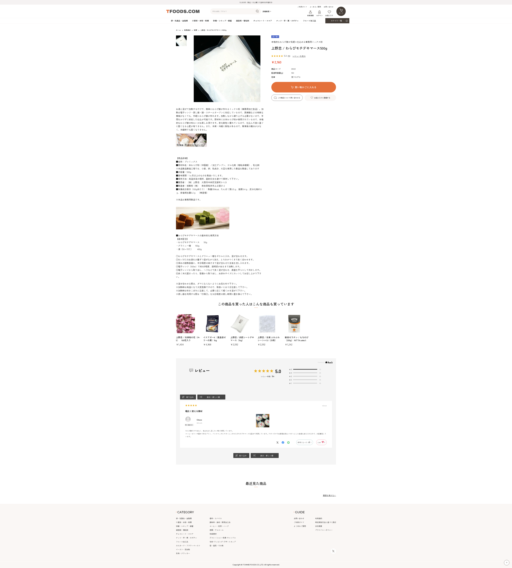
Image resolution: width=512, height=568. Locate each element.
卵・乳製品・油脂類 (179, 20)
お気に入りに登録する (322, 98)
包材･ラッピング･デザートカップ (223, 541)
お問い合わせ (328, 7)
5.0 (278, 371)
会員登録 (310, 15)
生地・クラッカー (183, 553)
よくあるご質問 (315, 7)
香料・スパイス (216, 518)
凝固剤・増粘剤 (242, 20)
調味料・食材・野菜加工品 (220, 522)
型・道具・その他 (216, 545)
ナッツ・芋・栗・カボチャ (287, 20)
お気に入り (329, 15)
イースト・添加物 (183, 549)
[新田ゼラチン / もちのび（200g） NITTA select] (297, 323)
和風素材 (213, 534)
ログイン (319, 15)
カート (341, 13)
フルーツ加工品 (309, 20)
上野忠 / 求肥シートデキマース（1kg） (242, 339)
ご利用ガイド (302, 7)
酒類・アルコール (216, 530)
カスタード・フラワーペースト (188, 545)
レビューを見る (299, 56)
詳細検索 (266, 11)
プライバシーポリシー (324, 530)
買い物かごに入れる (305, 87)
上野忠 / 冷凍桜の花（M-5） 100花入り (188, 339)
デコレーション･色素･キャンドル (223, 537)
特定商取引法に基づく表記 (325, 522)
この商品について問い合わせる (289, 98)
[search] (257, 11)
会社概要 (318, 526)
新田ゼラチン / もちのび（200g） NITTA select (296, 339)
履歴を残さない (329, 495)
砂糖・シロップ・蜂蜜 (222, 20)
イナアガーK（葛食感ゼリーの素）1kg (214, 339)
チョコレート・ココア (262, 20)
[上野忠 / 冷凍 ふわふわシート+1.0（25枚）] (270, 323)
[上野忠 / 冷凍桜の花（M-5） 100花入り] (188, 323)
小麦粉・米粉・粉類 (200, 20)
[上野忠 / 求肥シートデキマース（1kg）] (242, 323)
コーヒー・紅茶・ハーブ (219, 526)
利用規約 (318, 518)
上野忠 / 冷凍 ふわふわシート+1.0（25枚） (269, 339)
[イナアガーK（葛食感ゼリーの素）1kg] (215, 323)
